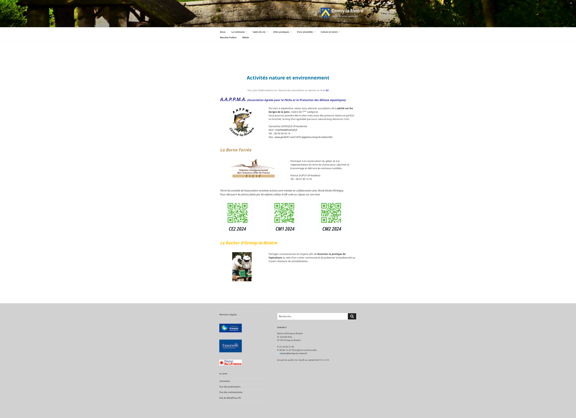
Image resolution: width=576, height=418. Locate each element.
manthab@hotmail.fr (286, 129)
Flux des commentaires (231, 392)
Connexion (224, 381)
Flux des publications (230, 386)
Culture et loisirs (329, 31)
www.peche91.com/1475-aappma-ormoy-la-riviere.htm (304, 137)
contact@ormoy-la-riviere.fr (293, 353)
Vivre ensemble (305, 31)
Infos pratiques (281, 31)
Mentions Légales (228, 314)
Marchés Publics (228, 37)
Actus (223, 31)
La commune (238, 31)
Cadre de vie (259, 31)
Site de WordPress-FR (230, 397)
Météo (245, 37)
